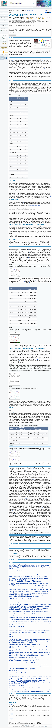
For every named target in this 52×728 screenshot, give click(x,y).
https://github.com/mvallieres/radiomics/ (35, 205)
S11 (24, 281)
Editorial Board (11, 7)
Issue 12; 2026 (3, 15)
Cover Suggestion (3, 25)
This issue (28, 10)
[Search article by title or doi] (6, 30)
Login (27, 7)
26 (46, 214)
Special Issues (3, 28)
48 (35, 491)
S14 (38, 351)
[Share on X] (48, 12)
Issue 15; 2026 (3, 10)
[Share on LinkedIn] (50, 12)
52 (26, 498)
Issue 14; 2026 (3, 12)
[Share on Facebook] (46, 12)
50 (19, 496)
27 (47, 214)
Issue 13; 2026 (3, 14)
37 (34, 468)
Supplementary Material (4, 39)
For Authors (17, 7)
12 (26, 71)
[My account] (50, 8)
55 (42, 507)
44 (21, 485)
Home (1, 7)
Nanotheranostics (4, 43)
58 (26, 508)
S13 (24, 346)
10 (44, 68)
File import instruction (23, 34)
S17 (11, 410)
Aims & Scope (6, 7)
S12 (29, 282)
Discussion (4, 37)
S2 (29, 262)
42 (42, 482)
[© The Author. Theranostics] (42, 43)
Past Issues (2, 22)
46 (30, 490)
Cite (32, 10)
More (33, 25)
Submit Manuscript (22, 7)
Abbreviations (4, 38)
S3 (35, 280)
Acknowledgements (4, 40)
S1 (23, 202)
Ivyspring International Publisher (28, 725)
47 (31, 490)
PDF (46, 10)
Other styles (14, 32)
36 (33, 468)
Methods (4, 36)
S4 (28, 257)
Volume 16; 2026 (3, 18)
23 (50, 196)
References (4, 41)
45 (40, 487)
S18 (40, 415)
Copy (10, 32)
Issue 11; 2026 (3, 17)
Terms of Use (44, 726)
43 (50, 483)
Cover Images (3, 23)
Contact (31, 7)
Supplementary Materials (31, 204)
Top (4, 34)
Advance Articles (3, 20)
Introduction (4, 35)
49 (36, 492)
